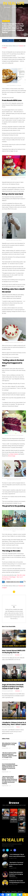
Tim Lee (18, 726)
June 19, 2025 (5, 759)
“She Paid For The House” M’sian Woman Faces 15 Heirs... (16, 864)
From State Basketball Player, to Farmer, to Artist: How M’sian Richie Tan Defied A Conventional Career (10, 766)
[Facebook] (3, 850)
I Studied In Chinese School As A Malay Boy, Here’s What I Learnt (14, 724)
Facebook (21, 45)
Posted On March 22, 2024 (8, 726)
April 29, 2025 (5, 771)
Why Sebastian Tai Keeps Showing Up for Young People (9, 744)
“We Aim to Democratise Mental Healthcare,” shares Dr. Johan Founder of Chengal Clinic (9, 755)
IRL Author (17, 654)
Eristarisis (17, 690)
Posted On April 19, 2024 (8, 690)
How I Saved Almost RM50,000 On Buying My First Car (13, 652)
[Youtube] (11, 850)
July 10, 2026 (5, 748)
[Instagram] (14, 850)
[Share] (8, 40)
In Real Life (22, 892)
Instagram (4, 47)
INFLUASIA (8, 892)
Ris (16, 34)
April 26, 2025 (5, 785)
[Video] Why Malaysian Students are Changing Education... (16, 874)
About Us (8, 891)
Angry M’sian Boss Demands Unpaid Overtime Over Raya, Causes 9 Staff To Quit (13, 687)
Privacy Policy (13, 891)
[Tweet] (20, 40)
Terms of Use (20, 891)
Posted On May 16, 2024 (8, 654)
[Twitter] (7, 850)
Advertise (3, 891)
